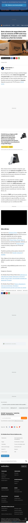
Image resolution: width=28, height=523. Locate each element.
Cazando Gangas (15, 10)
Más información (15, 521)
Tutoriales (3, 444)
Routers (16, 449)
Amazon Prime (13, 232)
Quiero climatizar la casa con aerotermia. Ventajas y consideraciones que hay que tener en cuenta (13, 285)
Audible (3, 254)
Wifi (15, 451)
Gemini (18, 25)
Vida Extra (16, 475)
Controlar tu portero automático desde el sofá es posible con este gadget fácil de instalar (14, 404)
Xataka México (4, 508)
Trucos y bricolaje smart (19, 444)
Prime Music (20, 240)
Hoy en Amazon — (7, 147)
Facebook (12, 58)
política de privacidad (18, 420)
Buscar (26, 461)
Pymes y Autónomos (18, 500)
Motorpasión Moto (18, 491)
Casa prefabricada (6, 25)
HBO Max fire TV (13, 408)
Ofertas (20, 290)
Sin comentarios (6, 58)
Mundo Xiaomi (4, 480)
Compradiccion (4, 502)
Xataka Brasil (4, 510)
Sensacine (16, 481)
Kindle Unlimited (17, 253)
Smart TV (3, 449)
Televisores (3, 438)
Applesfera (3, 476)
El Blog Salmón (17, 498)
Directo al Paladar (5, 489)
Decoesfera (3, 500)
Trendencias (3, 498)
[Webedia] (5, 467)
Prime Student (20, 243)
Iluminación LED (17, 446)
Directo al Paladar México (6, 514)
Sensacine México (18, 510)
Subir (23, 466)
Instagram (14, 427)
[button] (9, 67)
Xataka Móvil (4, 475)
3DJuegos (16, 473)
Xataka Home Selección (11, 290)
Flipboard (16, 58)
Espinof (15, 483)
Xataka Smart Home (5, 478)
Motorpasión (17, 489)
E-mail (19, 58)
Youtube (12, 427)
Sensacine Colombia (18, 512)
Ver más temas (5, 455)
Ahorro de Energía (5, 446)
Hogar (2, 441)
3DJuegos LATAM (17, 508)
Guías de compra (5, 10)
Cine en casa (4, 451)
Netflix (13, 25)
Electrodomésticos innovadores (18, 438)
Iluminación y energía (19, 441)
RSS (17, 427)
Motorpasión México (18, 514)
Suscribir (24, 418)
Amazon (25, 290)
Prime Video (13, 240)
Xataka (2, 473)
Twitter (14, 58)
